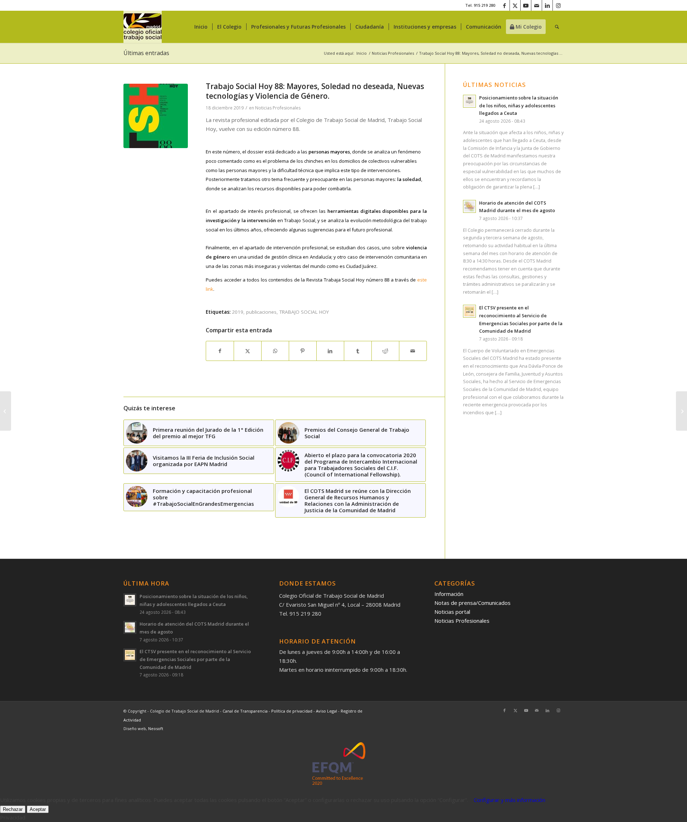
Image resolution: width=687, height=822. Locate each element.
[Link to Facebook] (504, 5)
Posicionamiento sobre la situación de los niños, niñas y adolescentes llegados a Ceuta (518, 105)
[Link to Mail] (536, 5)
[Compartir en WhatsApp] (275, 351)
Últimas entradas (146, 53)
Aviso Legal (327, 711)
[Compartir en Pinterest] (302, 351)
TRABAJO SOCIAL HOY (304, 312)
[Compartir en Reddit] (385, 351)
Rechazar (13, 809)
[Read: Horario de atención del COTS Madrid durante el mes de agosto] (469, 206)
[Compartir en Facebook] (220, 351)
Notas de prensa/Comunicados (472, 602)
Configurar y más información (509, 799)
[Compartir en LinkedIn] (330, 351)
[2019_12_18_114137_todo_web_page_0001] (155, 116)
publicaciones (261, 312)
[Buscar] (557, 27)
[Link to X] (515, 5)
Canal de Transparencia (245, 711)
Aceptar (38, 809)
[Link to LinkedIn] (547, 5)
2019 (237, 312)
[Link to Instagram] (558, 5)
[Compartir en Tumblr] (357, 351)
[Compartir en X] (247, 351)
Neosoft (155, 728)
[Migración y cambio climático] (681, 411)
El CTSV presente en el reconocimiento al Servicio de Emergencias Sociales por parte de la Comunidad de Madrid (195, 659)
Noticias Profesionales (278, 108)
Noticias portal (452, 611)
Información (448, 593)
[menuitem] (201, 27)
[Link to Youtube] (526, 5)
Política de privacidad (292, 711)
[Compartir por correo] (413, 351)
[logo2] (142, 27)
